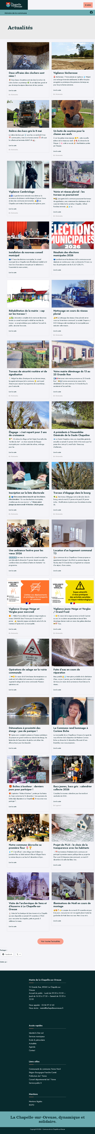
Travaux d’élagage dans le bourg (71, 493)
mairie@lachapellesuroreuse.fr (51, 1008)
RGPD (31, 1105)
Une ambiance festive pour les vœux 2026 (26, 552)
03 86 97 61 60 (48, 1005)
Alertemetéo (14, 95)
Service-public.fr (35, 1083)
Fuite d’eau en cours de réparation (66, 671)
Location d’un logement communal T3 (72, 552)
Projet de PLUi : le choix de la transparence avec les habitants (71, 846)
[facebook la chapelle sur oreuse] (91, 12)
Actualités (32, 1043)
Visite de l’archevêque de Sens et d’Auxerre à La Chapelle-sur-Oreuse (28, 906)
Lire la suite (12, 90)
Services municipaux (37, 1036)
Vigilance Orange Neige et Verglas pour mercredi (24, 610)
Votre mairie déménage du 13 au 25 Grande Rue (71, 373)
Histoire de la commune (16, 13)
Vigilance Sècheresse (65, 73)
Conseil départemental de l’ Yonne (42, 1079)
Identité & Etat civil (36, 1033)
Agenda (32, 1047)
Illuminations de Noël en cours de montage (72, 904)
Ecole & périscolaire (37, 1040)
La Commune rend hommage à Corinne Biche (70, 729)
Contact (32, 1050)
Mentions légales (35, 1101)
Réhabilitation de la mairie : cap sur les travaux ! (27, 312)
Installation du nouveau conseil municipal (26, 253)
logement (58, 805)
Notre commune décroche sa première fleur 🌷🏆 (25, 846)
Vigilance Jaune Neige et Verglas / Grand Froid (72, 610)
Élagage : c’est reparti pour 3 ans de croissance (28, 433)
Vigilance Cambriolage (22, 191)
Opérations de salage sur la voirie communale (28, 671)
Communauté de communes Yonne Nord (45, 1069)
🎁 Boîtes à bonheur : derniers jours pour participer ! (26, 788)
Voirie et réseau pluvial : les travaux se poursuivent (69, 193)
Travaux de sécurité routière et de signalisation (28, 373)
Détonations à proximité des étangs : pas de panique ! (24, 729)
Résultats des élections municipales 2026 (66, 253)
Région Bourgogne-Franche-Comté (42, 1072)
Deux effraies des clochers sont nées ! (26, 74)
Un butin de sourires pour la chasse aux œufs (68, 132)
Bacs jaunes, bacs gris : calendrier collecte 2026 (72, 788)
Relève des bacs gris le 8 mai (25, 131)
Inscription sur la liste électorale (26, 493)
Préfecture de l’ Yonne (38, 1076)
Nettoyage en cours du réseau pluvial (70, 312)
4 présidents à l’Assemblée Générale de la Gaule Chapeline (71, 433)
